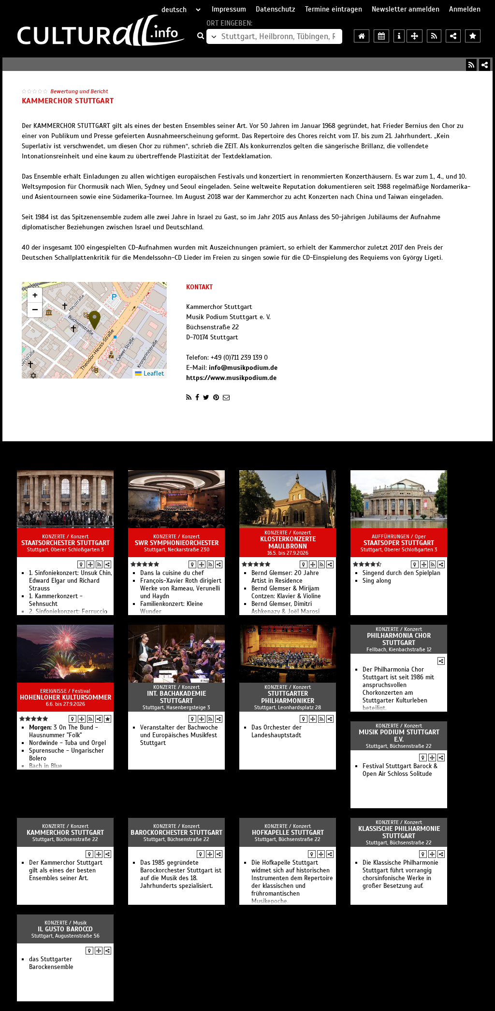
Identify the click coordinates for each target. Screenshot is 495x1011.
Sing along (377, 581)
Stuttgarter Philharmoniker (287, 697)
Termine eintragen (333, 9)
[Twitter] (206, 397)
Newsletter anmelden (405, 9)
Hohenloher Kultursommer (65, 697)
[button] (94, 320)
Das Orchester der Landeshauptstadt (276, 731)
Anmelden (464, 9)
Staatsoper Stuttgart (399, 543)
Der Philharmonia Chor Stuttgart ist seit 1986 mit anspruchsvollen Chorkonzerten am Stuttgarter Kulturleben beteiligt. (398, 689)
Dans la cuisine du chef (172, 573)
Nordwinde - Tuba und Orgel (67, 743)
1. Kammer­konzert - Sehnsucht (56, 600)
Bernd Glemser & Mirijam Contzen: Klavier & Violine (286, 592)
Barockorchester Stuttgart (176, 832)
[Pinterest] (216, 397)
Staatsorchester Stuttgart (65, 543)
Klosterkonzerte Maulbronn (288, 542)
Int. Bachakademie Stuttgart (176, 697)
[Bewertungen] (107, 719)
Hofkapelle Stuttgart (288, 832)
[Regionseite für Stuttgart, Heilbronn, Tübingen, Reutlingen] (361, 35)
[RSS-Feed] (471, 65)
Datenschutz (275, 9)
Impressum (229, 9)
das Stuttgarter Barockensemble (51, 963)
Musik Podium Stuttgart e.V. (399, 736)
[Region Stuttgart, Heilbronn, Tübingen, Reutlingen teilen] (453, 35)
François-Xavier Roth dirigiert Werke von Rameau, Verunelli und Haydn (180, 588)
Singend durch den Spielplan (401, 573)
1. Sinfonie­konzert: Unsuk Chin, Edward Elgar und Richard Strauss (70, 580)
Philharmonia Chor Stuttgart (399, 639)
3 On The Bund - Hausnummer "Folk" (63, 731)
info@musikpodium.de (243, 368)
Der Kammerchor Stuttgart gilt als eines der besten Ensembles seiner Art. (65, 870)
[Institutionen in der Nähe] (90, 564)
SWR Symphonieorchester (176, 543)
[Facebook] (197, 397)
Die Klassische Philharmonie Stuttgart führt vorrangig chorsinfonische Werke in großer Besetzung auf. (400, 874)
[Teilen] (484, 65)
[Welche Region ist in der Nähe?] (414, 35)
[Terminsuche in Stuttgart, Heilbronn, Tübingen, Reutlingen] (381, 35)
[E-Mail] (226, 397)
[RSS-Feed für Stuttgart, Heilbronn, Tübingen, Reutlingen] (434, 35)
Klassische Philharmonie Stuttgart (399, 832)
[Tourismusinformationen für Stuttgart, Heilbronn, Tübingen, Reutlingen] (399, 35)
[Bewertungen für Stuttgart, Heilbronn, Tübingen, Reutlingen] (472, 35)
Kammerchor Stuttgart (65, 832)
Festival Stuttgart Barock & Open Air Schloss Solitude (400, 770)
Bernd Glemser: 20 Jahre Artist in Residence (285, 577)
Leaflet (153, 373)
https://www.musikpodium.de (231, 378)
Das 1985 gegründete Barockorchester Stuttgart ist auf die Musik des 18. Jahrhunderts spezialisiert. (180, 874)
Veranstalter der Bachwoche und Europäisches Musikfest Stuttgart (179, 735)
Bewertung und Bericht (79, 91)
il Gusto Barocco (65, 929)
